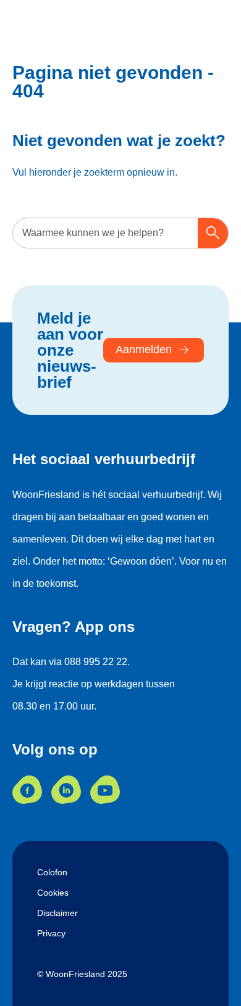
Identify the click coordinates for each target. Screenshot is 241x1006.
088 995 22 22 (95, 661)
